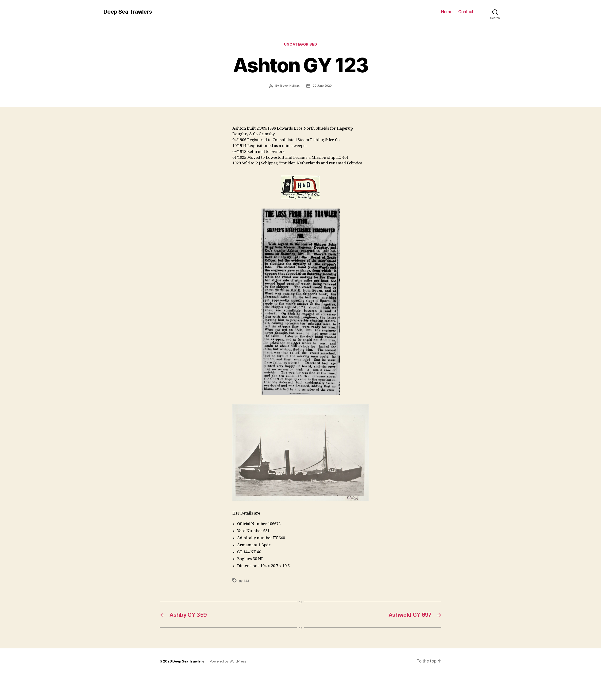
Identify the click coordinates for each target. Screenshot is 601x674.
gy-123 (244, 580)
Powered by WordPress (228, 661)
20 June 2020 (322, 85)
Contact (466, 11)
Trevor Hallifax (290, 85)
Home (446, 11)
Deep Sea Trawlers (127, 12)
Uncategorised (300, 44)
